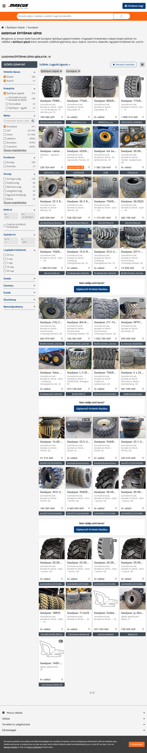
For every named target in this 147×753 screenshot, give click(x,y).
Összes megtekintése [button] (15, 150)
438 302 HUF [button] (74, 218)
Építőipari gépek (16, 27)
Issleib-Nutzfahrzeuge (132, 394)
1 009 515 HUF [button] (129, 117)
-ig (22, 239)
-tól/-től (6, 239)
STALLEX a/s (132, 172)
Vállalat (6, 718)
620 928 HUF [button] (47, 218)
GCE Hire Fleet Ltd (105, 222)
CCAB (105, 172)
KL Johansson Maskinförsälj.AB (134, 343)
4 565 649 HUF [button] (75, 508)
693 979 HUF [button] (47, 338)
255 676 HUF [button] (128, 458)
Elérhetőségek (9, 730)
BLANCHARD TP (78, 394)
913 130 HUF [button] (74, 389)
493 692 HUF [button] (128, 338)
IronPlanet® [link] (78, 172)
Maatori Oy (133, 634)
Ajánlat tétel (74, 167)
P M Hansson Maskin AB (78, 634)
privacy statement (34, 747)
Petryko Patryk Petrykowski (52, 122)
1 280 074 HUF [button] (48, 268)
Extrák (7, 292)
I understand (136, 744)
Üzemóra (8, 285)
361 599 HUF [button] (128, 389)
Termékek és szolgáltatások (16, 724)
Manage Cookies (10, 747)
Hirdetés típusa (12, 72)
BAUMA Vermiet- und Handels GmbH (55, 343)
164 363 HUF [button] (74, 338)
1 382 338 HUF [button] (102, 167)
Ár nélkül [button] (72, 117)
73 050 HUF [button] (127, 268)
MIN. (5, 214)
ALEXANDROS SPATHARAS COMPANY (110, 513)
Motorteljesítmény (13, 307)
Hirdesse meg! (135, 5)
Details (7, 278)
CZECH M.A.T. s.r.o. (52, 172)
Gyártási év (10, 234)
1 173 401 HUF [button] (102, 218)
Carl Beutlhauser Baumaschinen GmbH (56, 222)
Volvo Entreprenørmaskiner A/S (107, 394)
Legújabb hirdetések (15, 250)
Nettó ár (8, 210)
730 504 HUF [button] (128, 629)
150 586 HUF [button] (47, 117)
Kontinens (9, 157)
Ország (7, 174)
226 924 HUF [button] (47, 167)
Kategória (9, 88)
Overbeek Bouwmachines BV (79, 463)
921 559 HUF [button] (101, 629)
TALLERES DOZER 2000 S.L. (51, 634)
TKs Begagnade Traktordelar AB (80, 273)
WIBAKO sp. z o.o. (78, 122)
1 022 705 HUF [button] (102, 338)
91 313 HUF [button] (46, 458)
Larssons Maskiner (106, 634)
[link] (52, 86)
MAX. (23, 214)
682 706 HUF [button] (128, 218)
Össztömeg (10, 300)
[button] (19, 64)
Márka (7, 115)
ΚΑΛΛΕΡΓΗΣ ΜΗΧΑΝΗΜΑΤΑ (52, 463)
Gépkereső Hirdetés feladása (92, 289)
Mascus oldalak (14, 713)
